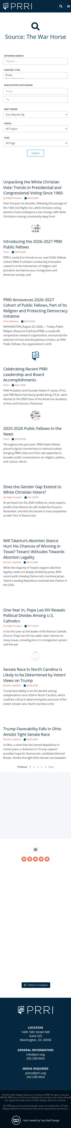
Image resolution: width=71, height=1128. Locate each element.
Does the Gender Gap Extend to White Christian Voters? (32, 482)
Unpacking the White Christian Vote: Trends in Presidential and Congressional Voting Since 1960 (33, 181)
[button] (68, 6)
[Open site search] (60, 6)
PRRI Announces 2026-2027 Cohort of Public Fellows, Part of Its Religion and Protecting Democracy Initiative (35, 301)
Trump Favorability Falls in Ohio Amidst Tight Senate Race (32, 724)
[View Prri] (41, 907)
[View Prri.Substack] (47, 907)
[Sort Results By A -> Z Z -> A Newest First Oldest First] (35, 112)
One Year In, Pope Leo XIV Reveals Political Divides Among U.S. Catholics (34, 609)
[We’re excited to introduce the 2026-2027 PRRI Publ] (35, 946)
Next (51, 760)
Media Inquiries (35, 1068)
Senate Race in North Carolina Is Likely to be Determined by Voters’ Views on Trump (34, 668)
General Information (35, 1050)
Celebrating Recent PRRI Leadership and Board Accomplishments (25, 368)
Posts (6, 245)
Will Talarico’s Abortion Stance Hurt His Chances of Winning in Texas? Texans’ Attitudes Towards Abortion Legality (33, 542)
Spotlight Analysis (12, 191)
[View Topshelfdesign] (16, 1120)
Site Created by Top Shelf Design (41, 1120)
